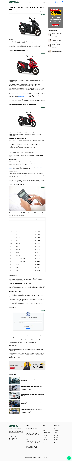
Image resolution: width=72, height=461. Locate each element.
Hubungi (51, 2)
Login (58, 2)
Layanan (36, 2)
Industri (29, 2)
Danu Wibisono (12, 11)
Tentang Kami (44, 2)
